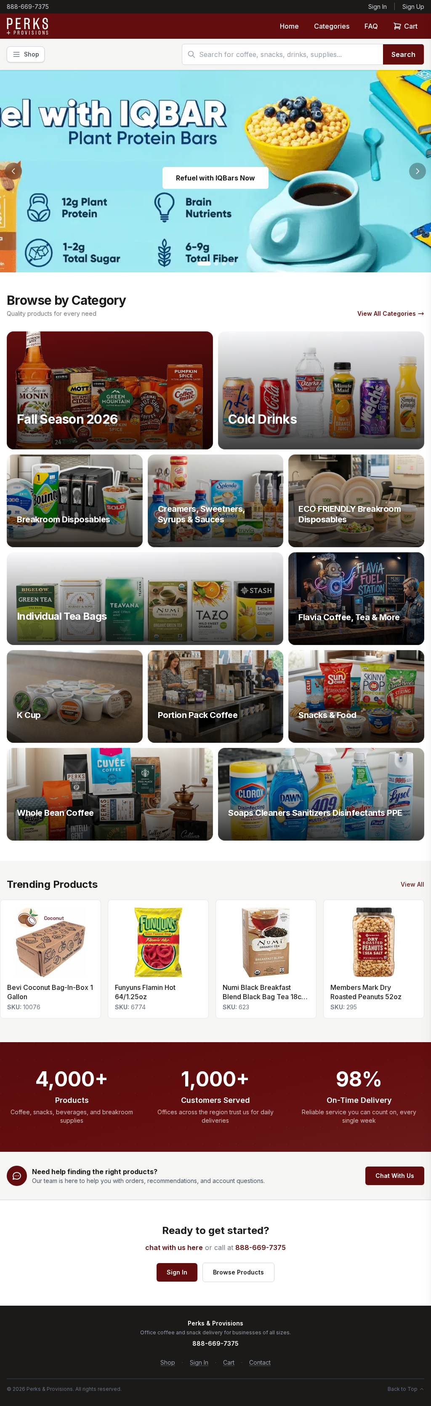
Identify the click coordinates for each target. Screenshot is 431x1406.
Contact (260, 1362)
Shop (167, 1362)
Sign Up (413, 6)
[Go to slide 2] (216, 263)
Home (289, 26)
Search (403, 54)
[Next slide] (417, 171)
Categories (331, 26)
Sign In (377, 6)
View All (412, 884)
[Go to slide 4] (231, 263)
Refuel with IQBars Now (215, 178)
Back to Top (403, 1389)
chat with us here (174, 1247)
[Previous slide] (13, 171)
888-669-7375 (28, 6)
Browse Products (238, 1272)
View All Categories (386, 313)
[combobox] (282, 54)
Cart (411, 26)
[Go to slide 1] (204, 263)
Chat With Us (394, 1175)
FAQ (371, 26)
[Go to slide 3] (224, 263)
